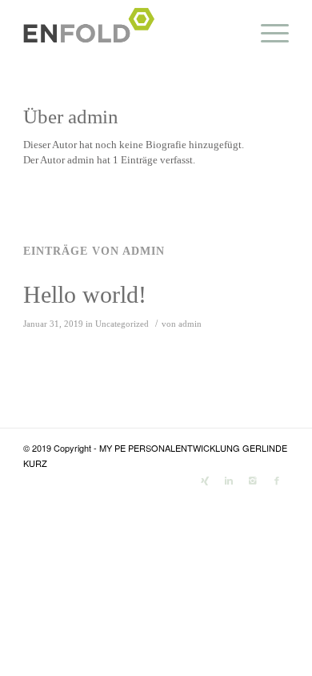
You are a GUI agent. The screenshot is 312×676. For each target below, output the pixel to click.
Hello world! (84, 294)
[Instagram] (253, 480)
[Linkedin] (229, 480)
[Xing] (205, 480)
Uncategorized (122, 324)
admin (190, 324)
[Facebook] (277, 480)
